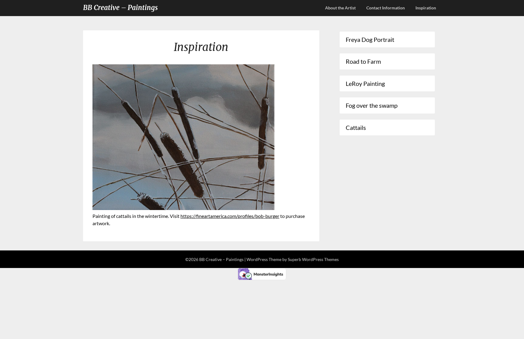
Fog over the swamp (372, 105)
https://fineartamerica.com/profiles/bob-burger (229, 216)
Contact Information (385, 7)
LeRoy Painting (365, 83)
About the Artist (340, 7)
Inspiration (425, 7)
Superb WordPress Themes (313, 259)
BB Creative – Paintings (120, 7)
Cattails (356, 127)
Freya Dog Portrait (370, 39)
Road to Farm (363, 61)
